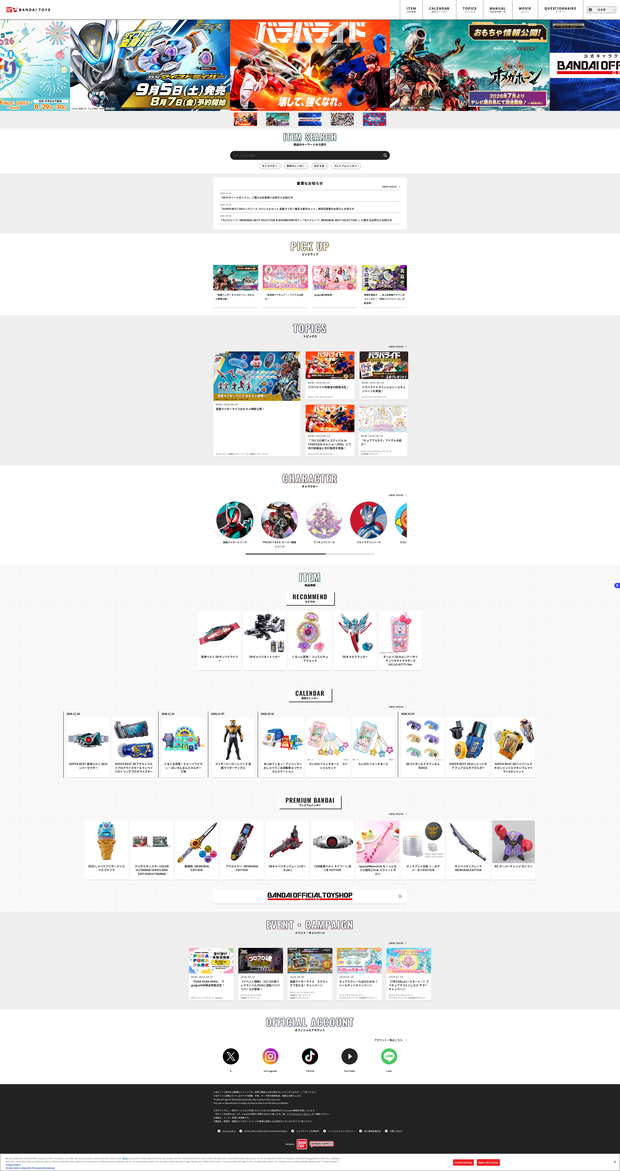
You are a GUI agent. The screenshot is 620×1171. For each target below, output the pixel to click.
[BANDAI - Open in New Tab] (302, 1144)
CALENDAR (439, 9)
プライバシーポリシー (301, 1113)
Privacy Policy (13, 1164)
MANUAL (498, 9)
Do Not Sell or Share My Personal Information (265, 1131)
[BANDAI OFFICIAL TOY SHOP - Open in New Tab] (310, 896)
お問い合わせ (396, 1131)
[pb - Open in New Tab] (150, 65)
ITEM (411, 9)
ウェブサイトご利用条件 (307, 1131)
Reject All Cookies (488, 1162)
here (125, 1158)
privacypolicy (228, 1131)
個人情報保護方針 (372, 1131)
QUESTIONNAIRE (560, 9)
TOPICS (470, 9)
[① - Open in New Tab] (470, 65)
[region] (310, 1162)
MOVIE (525, 9)
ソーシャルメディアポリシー (341, 1131)
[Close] (614, 1161)
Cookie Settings (463, 1162)
